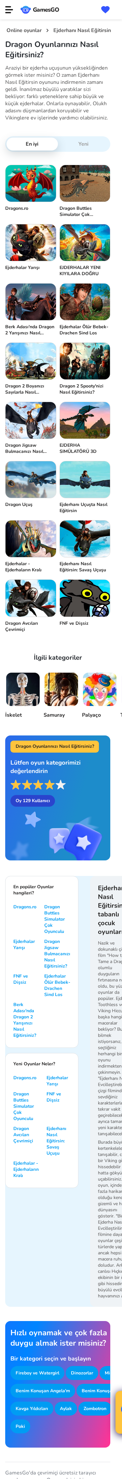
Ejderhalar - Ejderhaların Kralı (26, 1169)
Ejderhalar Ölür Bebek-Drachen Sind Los (57, 985)
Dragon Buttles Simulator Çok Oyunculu (54, 919)
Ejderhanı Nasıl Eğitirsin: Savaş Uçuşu (56, 1141)
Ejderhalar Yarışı (24, 944)
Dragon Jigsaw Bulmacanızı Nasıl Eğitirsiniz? (57, 953)
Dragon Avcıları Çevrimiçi (23, 1135)
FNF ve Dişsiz (20, 979)
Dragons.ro (24, 907)
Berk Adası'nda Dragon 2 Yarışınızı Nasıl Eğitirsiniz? (24, 1020)
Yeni (83, 144)
